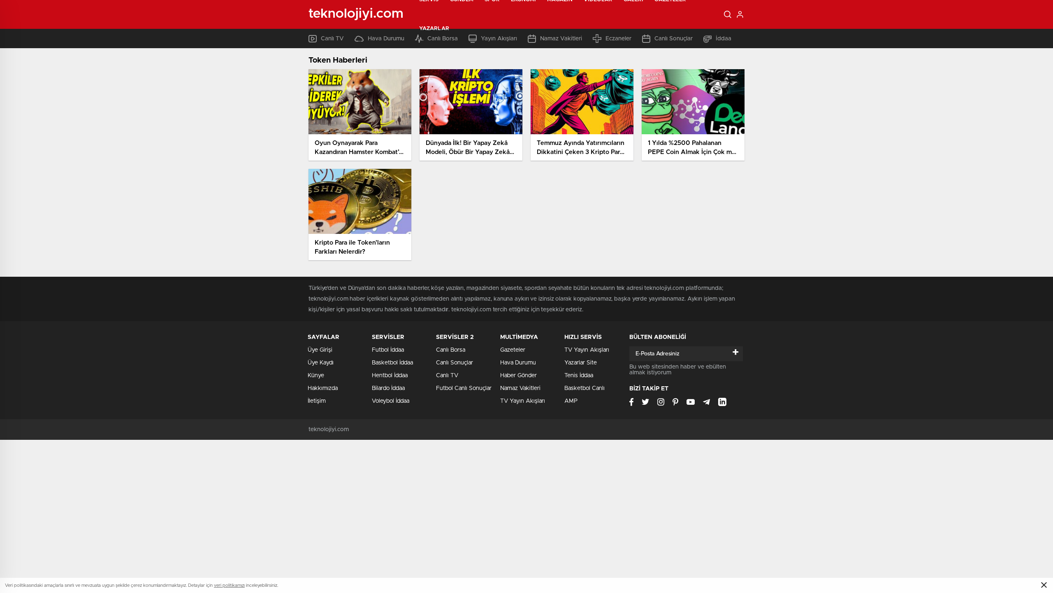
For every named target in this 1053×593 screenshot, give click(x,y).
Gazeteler (512, 350)
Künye (316, 375)
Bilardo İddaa (388, 388)
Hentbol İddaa (390, 375)
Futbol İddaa (388, 350)
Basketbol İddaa (392, 363)
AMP (571, 401)
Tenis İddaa (578, 375)
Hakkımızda (323, 388)
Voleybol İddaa (390, 401)
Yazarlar (434, 28)
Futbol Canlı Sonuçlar (464, 388)
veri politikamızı (229, 585)
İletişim (317, 401)
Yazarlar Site (580, 363)
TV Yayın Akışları (522, 401)
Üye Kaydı (321, 363)
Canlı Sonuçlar (454, 363)
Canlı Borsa (450, 350)
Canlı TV (447, 375)
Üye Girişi (320, 350)
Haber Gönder (518, 375)
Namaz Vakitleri (520, 388)
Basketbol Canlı (584, 388)
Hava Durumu (518, 363)
